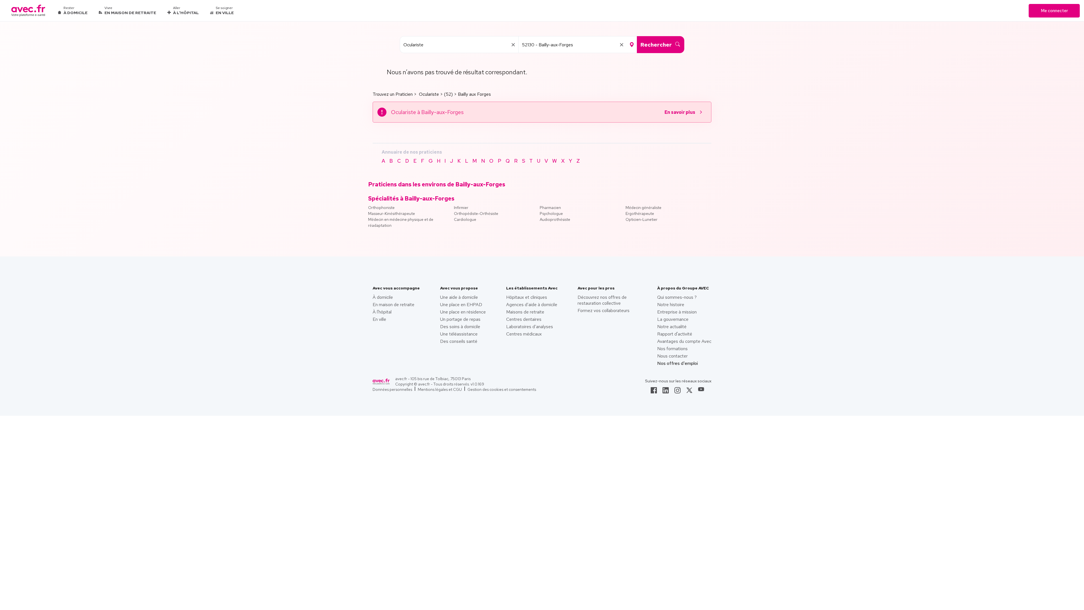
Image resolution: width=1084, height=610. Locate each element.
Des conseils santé (458, 341)
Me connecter (1054, 11)
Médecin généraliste (643, 207)
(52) (448, 94)
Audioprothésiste (555, 219)
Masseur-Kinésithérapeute (391, 213)
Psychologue (551, 213)
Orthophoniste (381, 207)
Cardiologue (465, 219)
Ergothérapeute (640, 213)
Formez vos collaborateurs (604, 310)
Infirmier (461, 207)
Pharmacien (550, 207)
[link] (654, 392)
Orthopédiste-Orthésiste (476, 213)
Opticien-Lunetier (641, 219)
